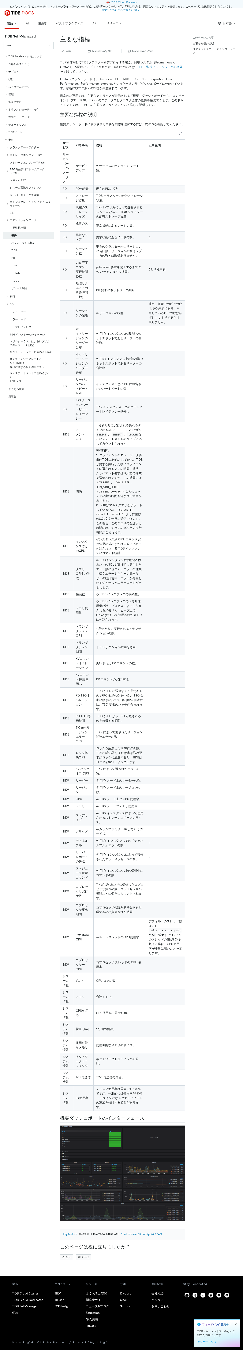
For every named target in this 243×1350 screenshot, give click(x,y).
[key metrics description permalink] (100, 114)
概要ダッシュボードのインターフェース (215, 50)
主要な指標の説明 (203, 43)
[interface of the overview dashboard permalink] (147, 1118)
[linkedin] (203, 1295)
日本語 (227, 23)
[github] (187, 1295)
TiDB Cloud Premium (124, 2)
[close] (235, 1324)
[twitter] (195, 1295)
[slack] (211, 1295)
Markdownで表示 (142, 50)
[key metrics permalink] (93, 39)
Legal (104, 1342)
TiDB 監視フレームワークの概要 (161, 67)
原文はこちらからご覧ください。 (121, 10)
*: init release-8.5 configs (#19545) (141, 1234)
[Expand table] (181, 134)
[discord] (227, 1295)
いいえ (85, 1257)
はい (68, 1257)
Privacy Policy (83, 1342)
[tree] (28, 226)
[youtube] (219, 1295)
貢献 (68, 50)
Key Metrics (70, 1234)
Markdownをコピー (103, 50)
